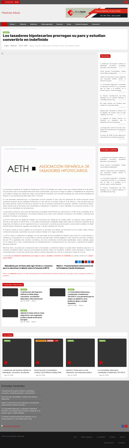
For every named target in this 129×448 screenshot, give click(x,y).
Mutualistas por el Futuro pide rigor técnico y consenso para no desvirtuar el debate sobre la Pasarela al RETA (28, 267)
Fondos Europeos (81, 24)
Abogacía (31, 45)
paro (66, 45)
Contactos (96, 24)
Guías (69, 24)
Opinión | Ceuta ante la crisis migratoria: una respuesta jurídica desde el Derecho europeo (113, 79)
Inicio (75, 437)
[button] (127, 24)
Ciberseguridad (46, 24)
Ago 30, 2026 (24, 301)
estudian (44, 45)
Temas (12, 24)
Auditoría (33, 24)
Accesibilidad (101, 437)
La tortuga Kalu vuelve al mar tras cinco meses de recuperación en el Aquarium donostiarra (113, 129)
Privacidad (121, 442)
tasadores (77, 45)
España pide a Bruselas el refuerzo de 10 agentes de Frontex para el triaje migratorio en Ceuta (113, 112)
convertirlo (38, 45)
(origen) (6, 45)
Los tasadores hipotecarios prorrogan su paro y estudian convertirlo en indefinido (41, 256)
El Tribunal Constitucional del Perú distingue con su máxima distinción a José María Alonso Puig (113, 97)
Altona (33, 301)
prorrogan (71, 45)
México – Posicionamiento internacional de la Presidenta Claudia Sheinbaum (74, 267)
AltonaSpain (12, 436)
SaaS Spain (21, 436)
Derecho (60, 24)
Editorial (23, 24)
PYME (56, 340)
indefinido (61, 45)
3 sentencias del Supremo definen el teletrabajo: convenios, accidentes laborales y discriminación (113, 65)
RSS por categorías (87, 437)
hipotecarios (55, 45)
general (49, 45)
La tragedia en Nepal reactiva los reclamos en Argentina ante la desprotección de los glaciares (113, 120)
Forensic (50, 340)
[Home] (4, 24)
